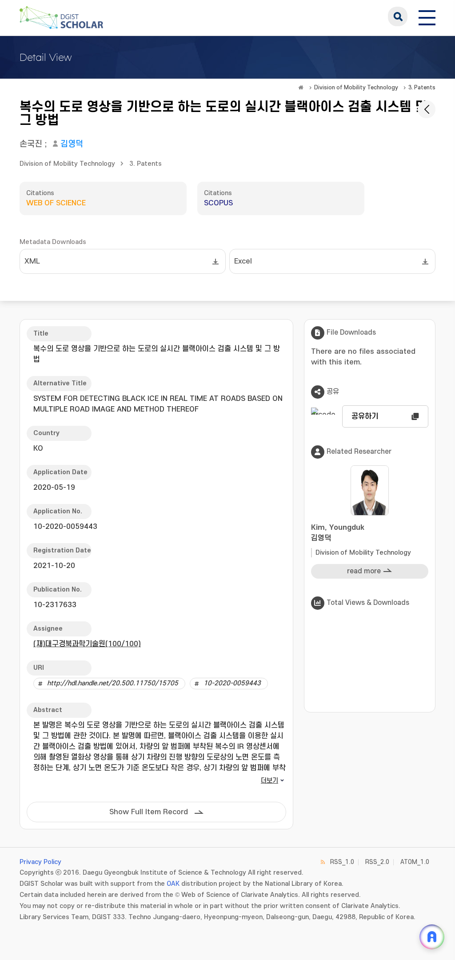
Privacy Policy (40, 862)
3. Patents (421, 87)
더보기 (269, 780)
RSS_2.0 (377, 862)
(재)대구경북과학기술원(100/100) (87, 644)
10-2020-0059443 (232, 683)
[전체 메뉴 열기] (427, 16)
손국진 (31, 144)
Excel (243, 261)
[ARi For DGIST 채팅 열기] (431, 936)
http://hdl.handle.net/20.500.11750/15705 (112, 683)
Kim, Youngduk (337, 533)
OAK (173, 884)
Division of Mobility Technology (356, 87)
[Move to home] (301, 87)
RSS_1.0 (342, 862)
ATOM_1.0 (414, 862)
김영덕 (71, 144)
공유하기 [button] (364, 416)
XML (32, 261)
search (397, 16)
